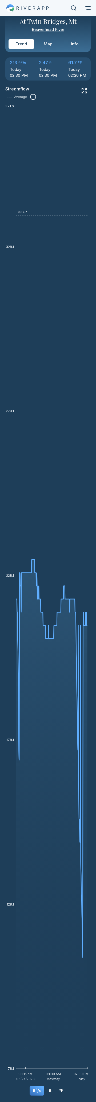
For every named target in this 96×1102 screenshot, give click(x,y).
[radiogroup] (48, 44)
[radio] (37, 1091)
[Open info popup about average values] (33, 97)
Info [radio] (74, 43)
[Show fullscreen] (84, 91)
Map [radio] (48, 43)
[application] (48, 594)
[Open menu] (88, 8)
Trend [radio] (21, 43)
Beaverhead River (48, 29)
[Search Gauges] (73, 8)
